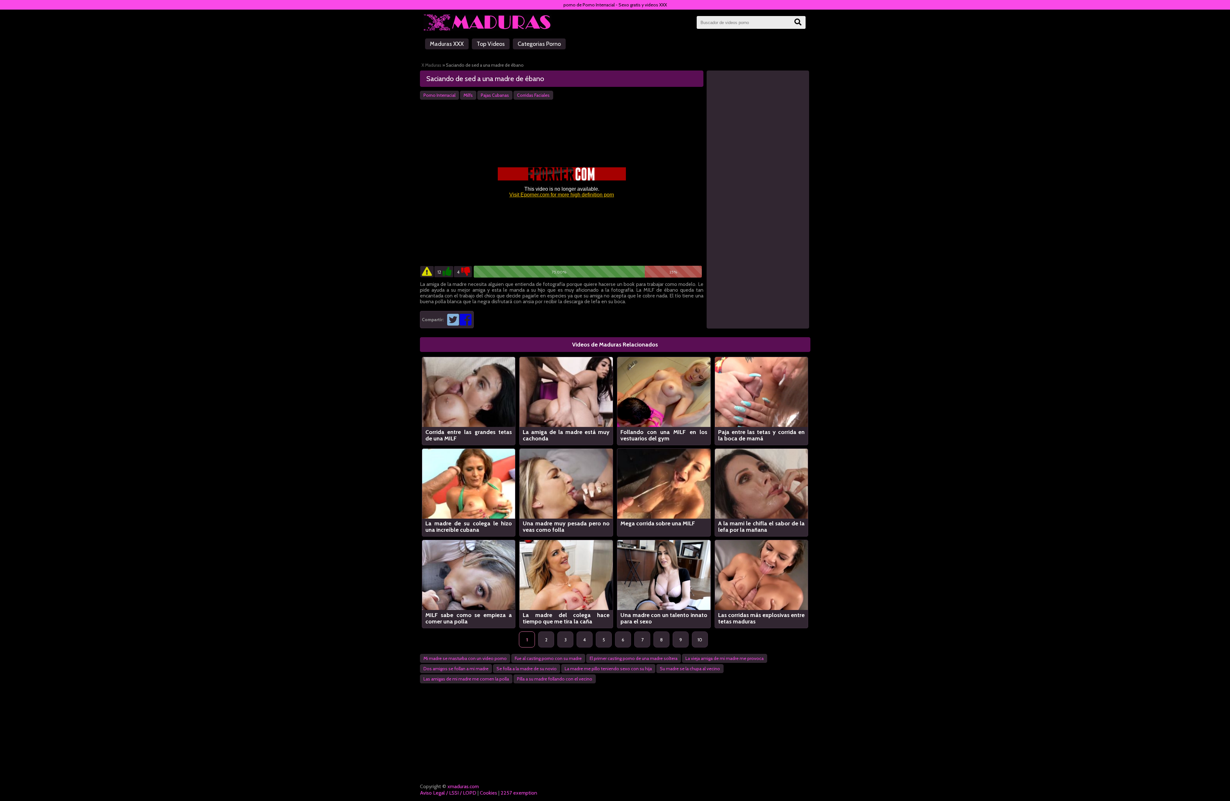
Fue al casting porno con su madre (548, 658)
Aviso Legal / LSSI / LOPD (448, 793)
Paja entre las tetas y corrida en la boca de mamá (761, 435)
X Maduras (431, 65)
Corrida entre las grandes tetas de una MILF (468, 435)
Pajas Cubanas (495, 95)
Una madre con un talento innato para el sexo (663, 618)
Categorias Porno (539, 43)
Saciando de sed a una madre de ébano (485, 78)
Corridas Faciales (533, 95)
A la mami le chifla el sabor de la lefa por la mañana (761, 526)
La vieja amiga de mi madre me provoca (724, 658)
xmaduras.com (463, 786)
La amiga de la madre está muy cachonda (566, 435)
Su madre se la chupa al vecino (690, 669)
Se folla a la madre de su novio (526, 669)
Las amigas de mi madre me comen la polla (466, 679)
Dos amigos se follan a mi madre (455, 669)
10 (700, 640)
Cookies (488, 793)
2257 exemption (519, 793)
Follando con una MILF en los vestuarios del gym (663, 435)
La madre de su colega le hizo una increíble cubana (468, 526)
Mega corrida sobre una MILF (657, 523)
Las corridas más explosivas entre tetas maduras (761, 618)
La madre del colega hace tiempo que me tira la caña (566, 618)
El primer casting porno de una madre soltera (633, 658)
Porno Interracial (439, 95)
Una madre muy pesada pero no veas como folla (566, 526)
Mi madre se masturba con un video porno (465, 658)
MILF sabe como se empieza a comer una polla (468, 618)
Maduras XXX (447, 43)
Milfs (468, 95)
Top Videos (491, 43)
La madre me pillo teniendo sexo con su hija (608, 669)
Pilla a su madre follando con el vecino (554, 679)
